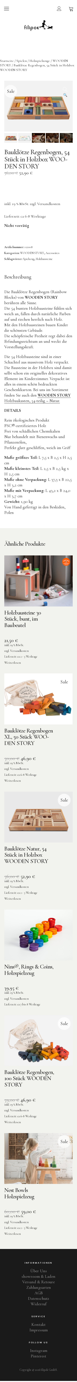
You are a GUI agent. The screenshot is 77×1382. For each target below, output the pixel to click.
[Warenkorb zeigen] (71, 8)
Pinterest (38, 1356)
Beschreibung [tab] (17, 277)
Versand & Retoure (38, 1282)
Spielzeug (28, 259)
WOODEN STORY (32, 253)
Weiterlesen (12, 662)
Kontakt (38, 1324)
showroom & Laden (38, 1276)
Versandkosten (48, 203)
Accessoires (52, 253)
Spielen (21, 61)
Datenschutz (38, 1298)
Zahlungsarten (38, 1287)
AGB (38, 1293)
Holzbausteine (44, 259)
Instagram (38, 1350)
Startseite (7, 61)
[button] (65, 88)
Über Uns (38, 1271)
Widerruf (39, 1304)
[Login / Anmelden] (59, 8)
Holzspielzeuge (40, 61)
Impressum (38, 1330)
